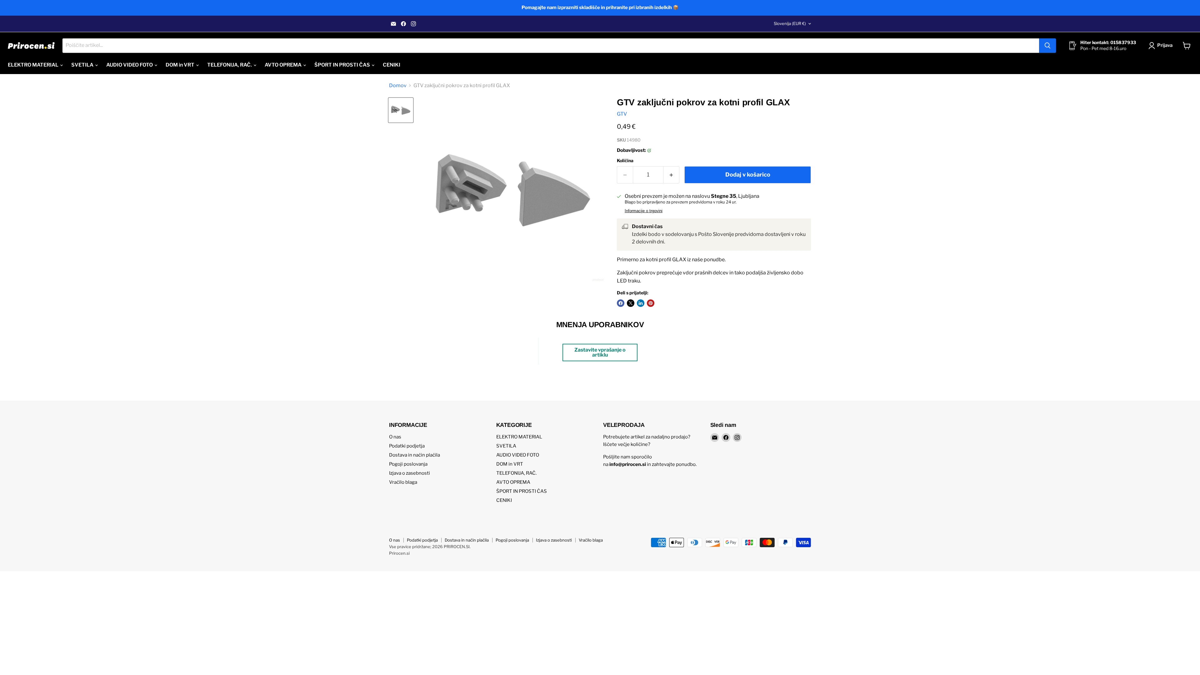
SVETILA (82, 65)
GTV (622, 114)
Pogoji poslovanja (408, 464)
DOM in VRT (180, 65)
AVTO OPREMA (283, 65)
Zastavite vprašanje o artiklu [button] (600, 352)
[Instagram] (413, 23)
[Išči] (1047, 45)
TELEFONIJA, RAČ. (230, 65)
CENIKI (391, 65)
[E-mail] (393, 23)
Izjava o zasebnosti (409, 473)
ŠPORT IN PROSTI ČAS (342, 65)
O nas (395, 437)
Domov (398, 85)
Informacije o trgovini (643, 211)
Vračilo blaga (403, 482)
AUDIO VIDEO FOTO (130, 65)
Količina (625, 160)
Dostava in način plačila (414, 455)
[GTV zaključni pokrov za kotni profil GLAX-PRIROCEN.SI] (400, 110)
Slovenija (790, 23)
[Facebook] (403, 23)
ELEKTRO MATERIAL (33, 65)
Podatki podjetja (407, 446)
